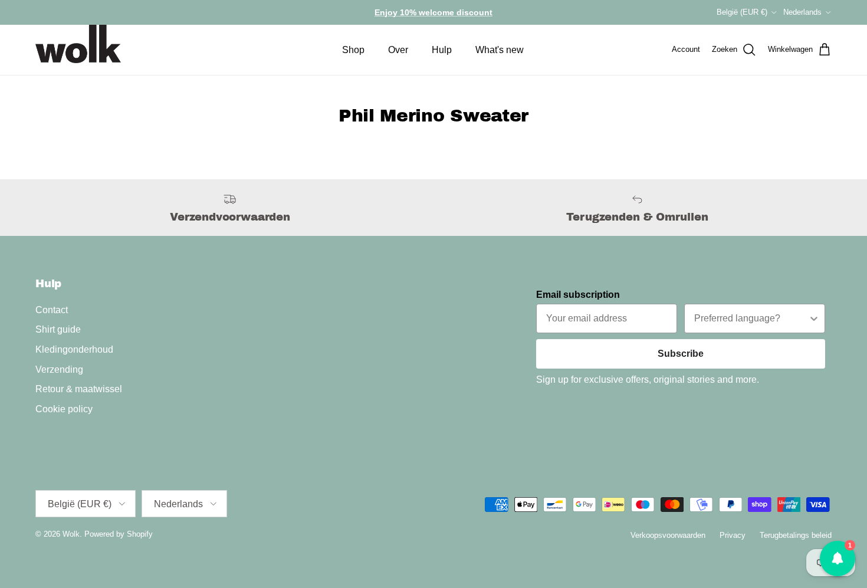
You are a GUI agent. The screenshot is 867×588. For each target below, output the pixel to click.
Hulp (442, 50)
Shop (353, 50)
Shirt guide (58, 329)
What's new (499, 50)
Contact (51, 310)
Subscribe (681, 354)
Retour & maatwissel (78, 389)
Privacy (733, 535)
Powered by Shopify (118, 534)
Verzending (59, 369)
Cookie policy (64, 409)
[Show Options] (814, 318)
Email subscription (578, 295)
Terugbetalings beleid (796, 535)
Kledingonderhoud (74, 349)
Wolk (71, 534)
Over (398, 50)
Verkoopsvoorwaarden (667, 535)
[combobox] (751, 318)
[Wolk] (78, 44)
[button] (837, 558)
